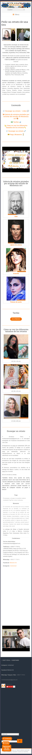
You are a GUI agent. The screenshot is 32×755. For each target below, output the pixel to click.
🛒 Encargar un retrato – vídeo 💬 (16, 111)
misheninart (13, 566)
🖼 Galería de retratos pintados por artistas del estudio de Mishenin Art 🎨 (16, 116)
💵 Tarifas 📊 (16, 122)
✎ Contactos (7, 738)
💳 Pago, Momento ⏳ (16, 134)
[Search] (19, 741)
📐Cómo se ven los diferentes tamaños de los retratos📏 (16, 126)
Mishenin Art (13, 562)
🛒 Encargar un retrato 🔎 (16, 131)
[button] (7, 738)
